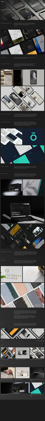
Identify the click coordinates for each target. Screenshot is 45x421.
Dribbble (10, 400)
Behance (10, 401)
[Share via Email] (41, 340)
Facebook (10, 402)
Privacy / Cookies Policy (3, 406)
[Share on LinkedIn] (40, 340)
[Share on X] (38, 340)
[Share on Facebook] (36, 340)
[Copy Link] (43, 340)
